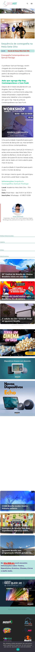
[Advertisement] (17, 435)
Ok (18, 649)
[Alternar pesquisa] (27, 3)
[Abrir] (31, 3)
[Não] (33, 646)
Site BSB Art (9, 563)
